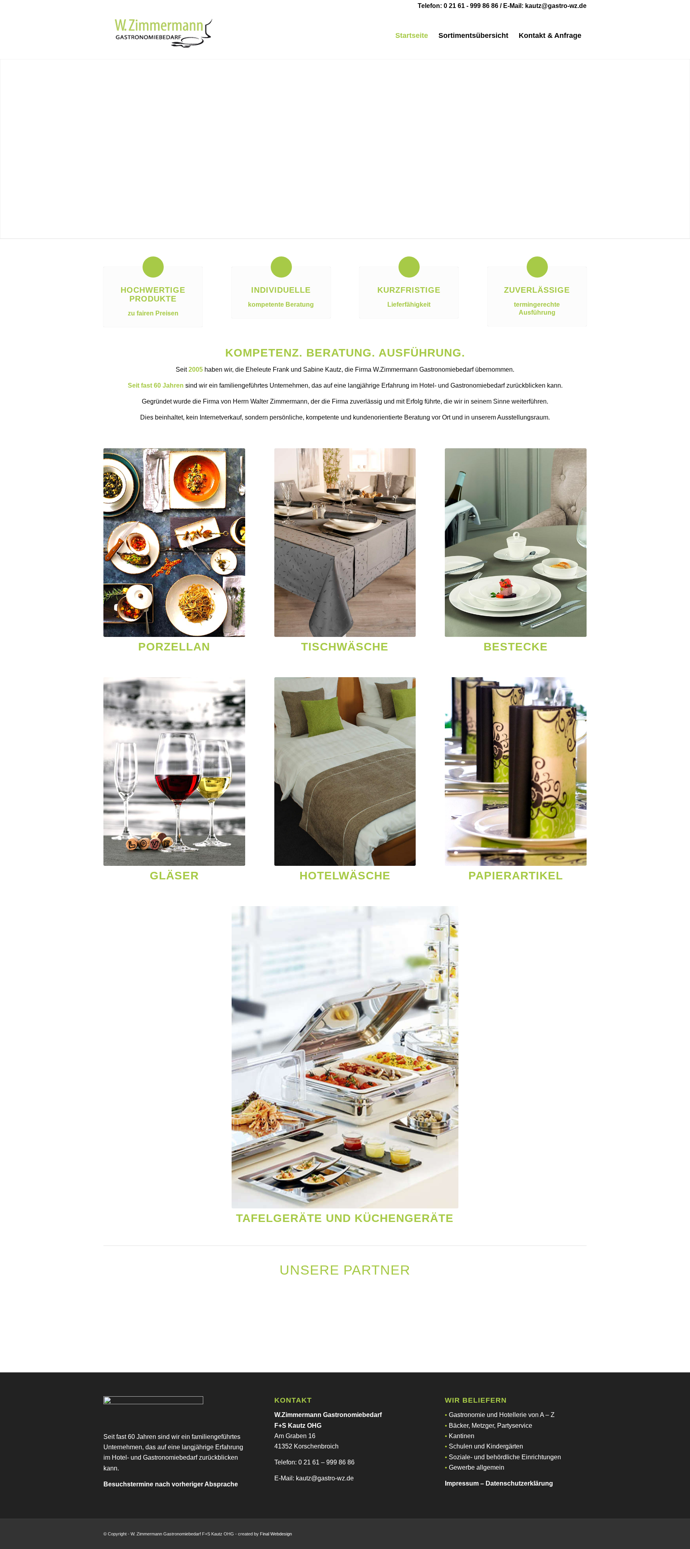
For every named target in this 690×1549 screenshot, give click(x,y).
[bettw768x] (345, 771)
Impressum (462, 1483)
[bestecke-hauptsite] (516, 542)
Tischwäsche (345, 646)
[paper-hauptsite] (516, 771)
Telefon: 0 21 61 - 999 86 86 (458, 5)
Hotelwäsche (345, 875)
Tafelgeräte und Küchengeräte (345, 1218)
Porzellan (174, 646)
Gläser (174, 875)
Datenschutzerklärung (519, 1483)
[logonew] (163, 35)
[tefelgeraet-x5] (345, 1057)
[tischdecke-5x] (345, 542)
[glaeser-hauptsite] (174, 771)
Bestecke (516, 646)
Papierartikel (515, 875)
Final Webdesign (276, 1533)
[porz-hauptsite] (174, 542)
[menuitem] (411, 35)
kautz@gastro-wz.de (556, 5)
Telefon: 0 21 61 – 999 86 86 (314, 1462)
